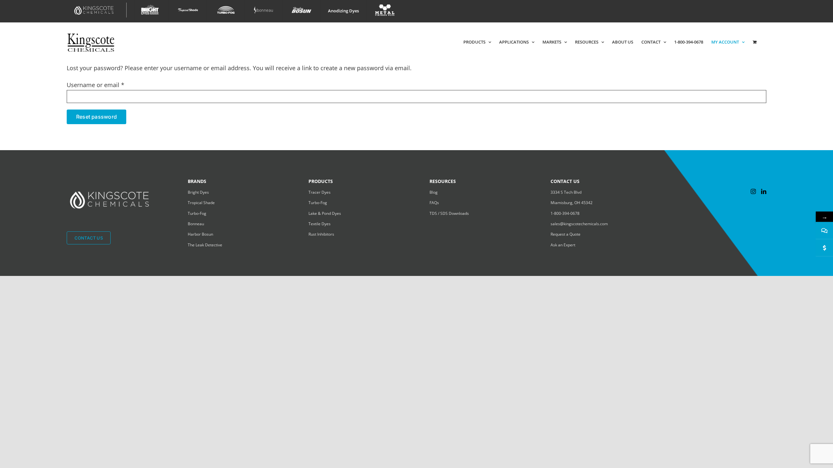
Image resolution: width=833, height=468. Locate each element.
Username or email (95, 85)
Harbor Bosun (200, 234)
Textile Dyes (319, 224)
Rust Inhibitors (321, 234)
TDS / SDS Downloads (449, 213)
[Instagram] (753, 191)
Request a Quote (565, 234)
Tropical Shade (201, 202)
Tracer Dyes (319, 192)
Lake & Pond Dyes (324, 213)
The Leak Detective (205, 245)
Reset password (96, 116)
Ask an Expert (563, 245)
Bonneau (196, 224)
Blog (434, 192)
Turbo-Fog (197, 213)
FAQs (434, 202)
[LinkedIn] (763, 191)
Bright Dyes (198, 192)
